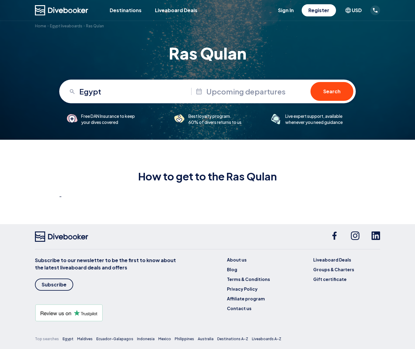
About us (237, 259)
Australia (206, 339)
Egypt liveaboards (66, 26)
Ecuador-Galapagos (114, 339)
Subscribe (54, 284)
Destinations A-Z (232, 339)
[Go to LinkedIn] (376, 236)
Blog (232, 269)
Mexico (164, 339)
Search (332, 91)
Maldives (85, 339)
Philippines (184, 339)
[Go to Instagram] (355, 236)
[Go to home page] (61, 10)
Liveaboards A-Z (266, 339)
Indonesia (146, 339)
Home (40, 26)
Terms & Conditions (248, 279)
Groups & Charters (333, 269)
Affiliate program (246, 298)
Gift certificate (330, 279)
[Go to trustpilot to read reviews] (106, 313)
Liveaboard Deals (176, 10)
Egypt (68, 339)
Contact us (239, 308)
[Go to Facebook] (334, 236)
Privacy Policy (242, 289)
